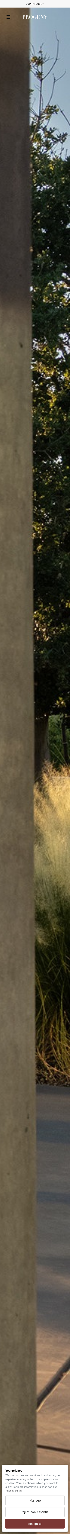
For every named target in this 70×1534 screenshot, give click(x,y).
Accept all (35, 1524)
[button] (9, 17)
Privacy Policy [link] (14, 1490)
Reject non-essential (35, 1512)
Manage (35, 1500)
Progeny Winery (35, 17)
